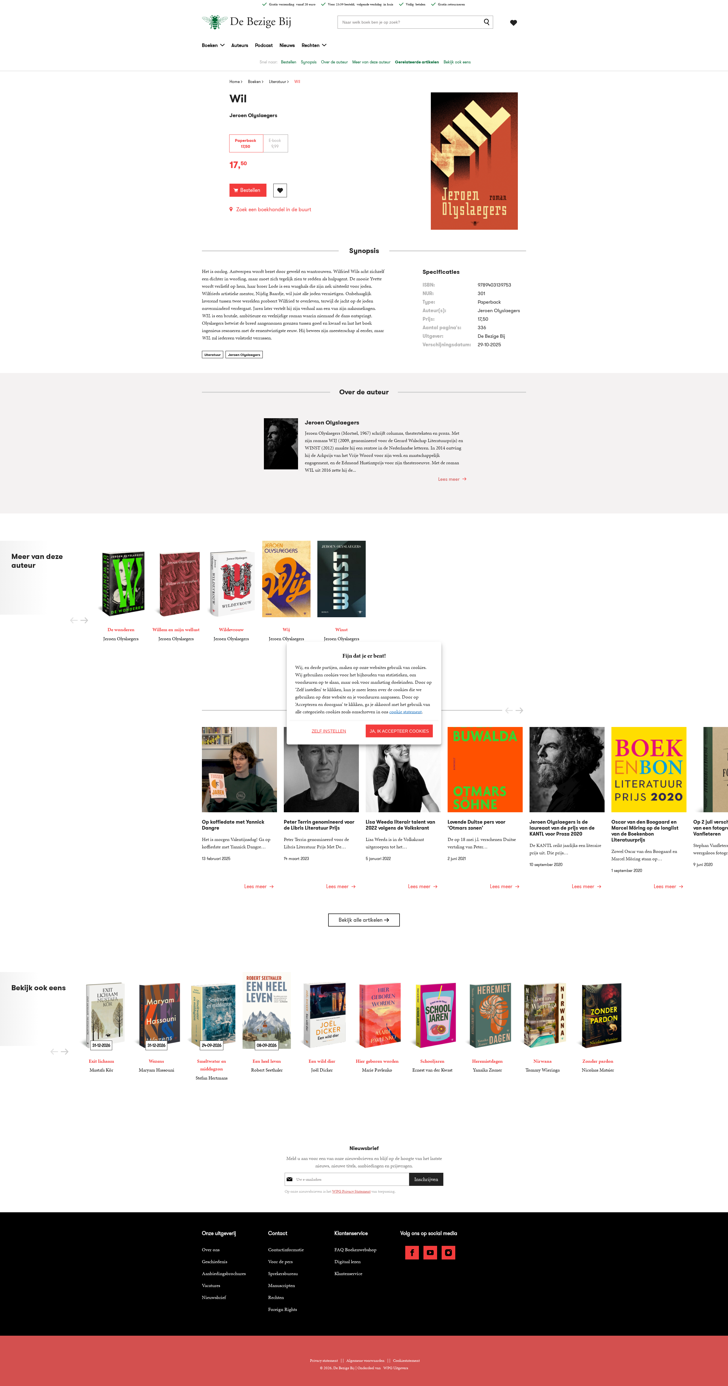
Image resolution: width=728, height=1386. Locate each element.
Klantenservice (348, 1273)
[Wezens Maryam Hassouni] (156, 1023)
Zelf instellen (329, 730)
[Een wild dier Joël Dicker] (322, 1023)
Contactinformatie (286, 1249)
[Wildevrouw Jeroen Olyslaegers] (231, 591)
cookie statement (405, 711)
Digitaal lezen (347, 1261)
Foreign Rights (282, 1309)
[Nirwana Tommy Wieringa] (542, 1023)
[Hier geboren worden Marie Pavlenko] (377, 1023)
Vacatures (211, 1285)
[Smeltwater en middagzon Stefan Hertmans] (211, 1026)
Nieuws (287, 45)
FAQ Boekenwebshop (355, 1249)
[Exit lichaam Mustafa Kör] (101, 1023)
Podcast (264, 45)
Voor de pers (280, 1261)
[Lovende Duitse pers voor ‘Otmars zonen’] (485, 811)
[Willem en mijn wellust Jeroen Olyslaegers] (176, 591)
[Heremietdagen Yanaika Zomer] (487, 1023)
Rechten (311, 45)
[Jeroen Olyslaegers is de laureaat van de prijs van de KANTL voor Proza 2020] (567, 811)
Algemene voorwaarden (365, 1360)
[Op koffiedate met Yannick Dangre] (239, 811)
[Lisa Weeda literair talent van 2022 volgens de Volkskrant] (403, 811)
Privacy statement (324, 1360)
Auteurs (239, 45)
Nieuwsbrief (214, 1297)
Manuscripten (281, 1285)
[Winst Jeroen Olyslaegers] (341, 591)
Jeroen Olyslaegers (244, 354)
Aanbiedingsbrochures (224, 1273)
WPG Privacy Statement (351, 1191)
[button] (84, 620)
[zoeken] (487, 22)
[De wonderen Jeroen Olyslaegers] (121, 591)
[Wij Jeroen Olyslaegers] (286, 591)
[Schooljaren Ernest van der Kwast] (432, 1023)
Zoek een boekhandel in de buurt (273, 209)
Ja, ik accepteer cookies (399, 730)
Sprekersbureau (283, 1273)
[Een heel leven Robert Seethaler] (267, 1023)
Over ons (211, 1249)
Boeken (210, 45)
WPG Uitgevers (395, 1368)
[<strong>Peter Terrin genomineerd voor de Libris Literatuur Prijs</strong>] (321, 811)
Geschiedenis (214, 1261)
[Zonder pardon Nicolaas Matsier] (598, 1023)
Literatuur (212, 354)
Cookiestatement (406, 1360)
